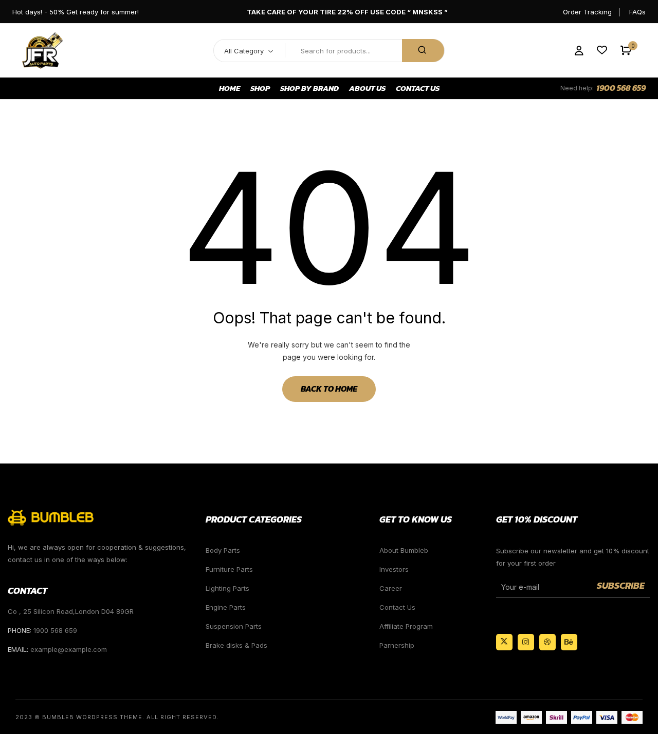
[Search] (423, 50)
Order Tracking (587, 12)
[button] (625, 50)
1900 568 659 (621, 88)
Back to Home (329, 388)
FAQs (637, 12)
